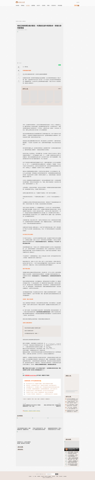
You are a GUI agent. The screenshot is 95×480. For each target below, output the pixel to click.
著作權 (46, 476)
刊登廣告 (30, 476)
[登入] (77, 2)
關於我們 (61, 476)
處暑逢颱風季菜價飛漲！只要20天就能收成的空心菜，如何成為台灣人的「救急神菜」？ (54, 429)
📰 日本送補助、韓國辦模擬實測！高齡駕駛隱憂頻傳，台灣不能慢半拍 (40, 389)
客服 (35, 476)
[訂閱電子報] (76, 5)
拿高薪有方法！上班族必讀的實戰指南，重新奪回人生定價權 (23, 442)
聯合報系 (53, 476)
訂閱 (56, 474)
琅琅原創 (53, 5)
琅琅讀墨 (60, 5)
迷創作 (38, 5)
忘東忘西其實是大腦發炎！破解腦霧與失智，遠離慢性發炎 (23, 429)
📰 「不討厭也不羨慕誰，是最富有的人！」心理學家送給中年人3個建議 (40, 394)
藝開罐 (33, 5)
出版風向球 (24, 21)
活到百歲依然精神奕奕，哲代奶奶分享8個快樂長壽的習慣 (72, 399)
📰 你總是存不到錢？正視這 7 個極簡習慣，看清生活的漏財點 (38, 392)
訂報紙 (57, 476)
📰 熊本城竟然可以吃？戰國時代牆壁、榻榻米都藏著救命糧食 (38, 383)
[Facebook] (18, 67)
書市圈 (28, 5)
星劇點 (43, 5)
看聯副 (22, 5)
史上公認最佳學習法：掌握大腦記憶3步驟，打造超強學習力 (72, 405)
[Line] (18, 70)
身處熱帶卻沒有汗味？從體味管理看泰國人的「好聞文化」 (72, 411)
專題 (48, 5)
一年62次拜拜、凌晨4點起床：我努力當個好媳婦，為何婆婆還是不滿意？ (72, 408)
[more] (59, 88)
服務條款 (42, 476)
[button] (18, 74)
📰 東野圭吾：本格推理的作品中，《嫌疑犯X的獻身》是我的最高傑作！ (40, 385)
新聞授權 (38, 476)
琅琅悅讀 (17, 21)
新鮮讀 (17, 5)
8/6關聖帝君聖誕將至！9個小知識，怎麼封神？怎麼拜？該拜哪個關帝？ (72, 402)
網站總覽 (65, 476)
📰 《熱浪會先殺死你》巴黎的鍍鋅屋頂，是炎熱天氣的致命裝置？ (39, 390)
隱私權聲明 (49, 476)
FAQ (33, 476)
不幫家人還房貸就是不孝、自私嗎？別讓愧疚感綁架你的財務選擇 (39, 429)
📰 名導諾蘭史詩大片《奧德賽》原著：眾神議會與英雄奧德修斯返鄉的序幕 (41, 387)
